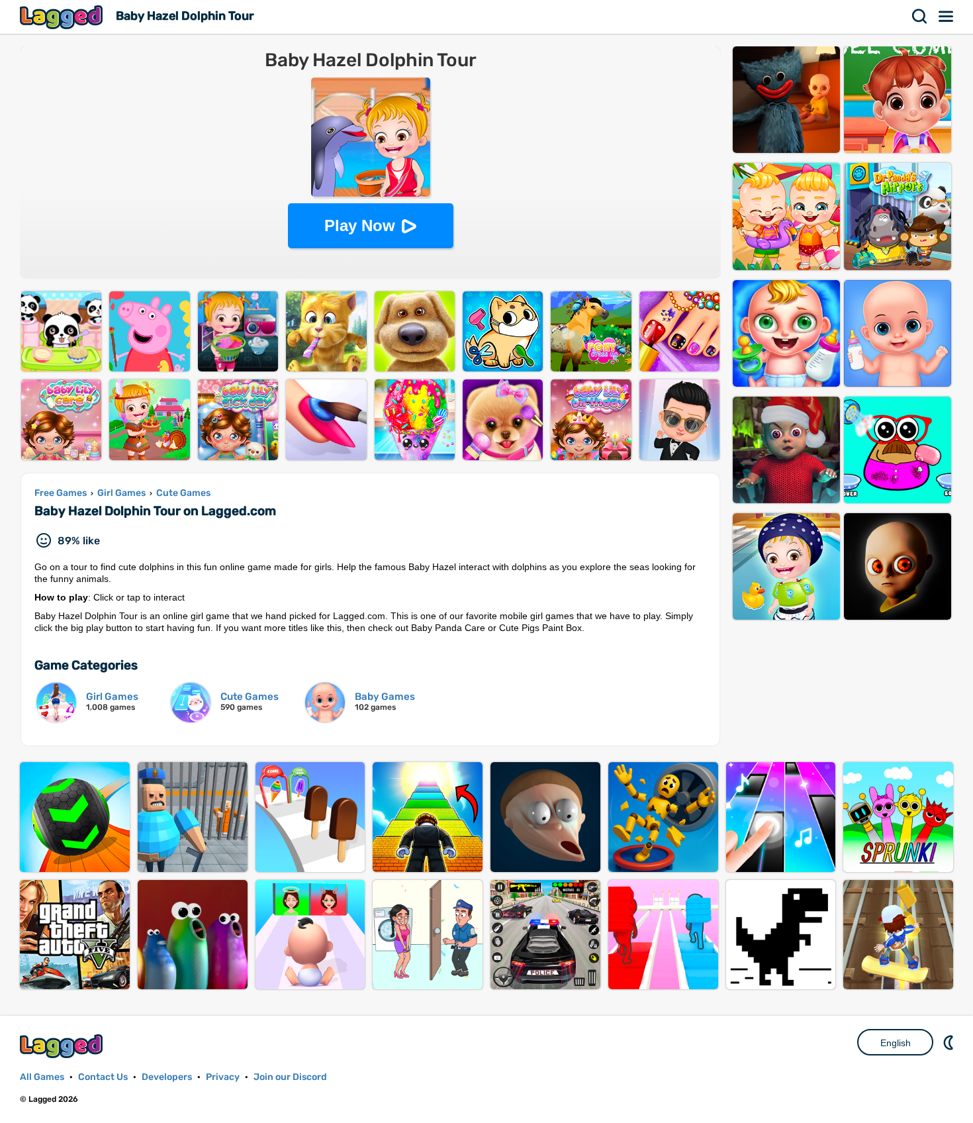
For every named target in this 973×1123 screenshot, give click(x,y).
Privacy (223, 1077)
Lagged (63, 17)
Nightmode (950, 1042)
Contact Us (103, 1077)
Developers (167, 1077)
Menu (946, 16)
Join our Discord (290, 1077)
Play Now (359, 225)
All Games (42, 1077)
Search (920, 16)
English (895, 1043)
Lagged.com (63, 1046)
